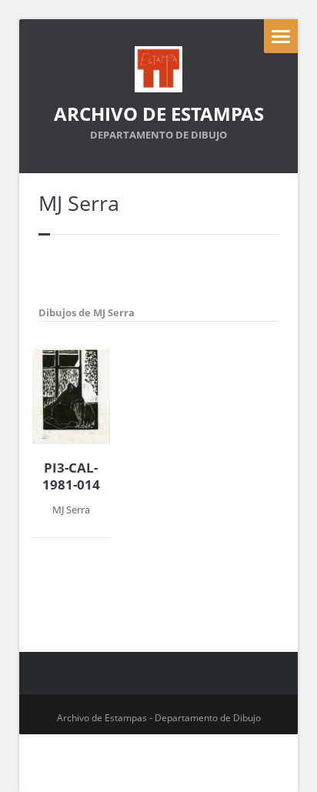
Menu (281, 36)
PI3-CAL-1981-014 (71, 476)
